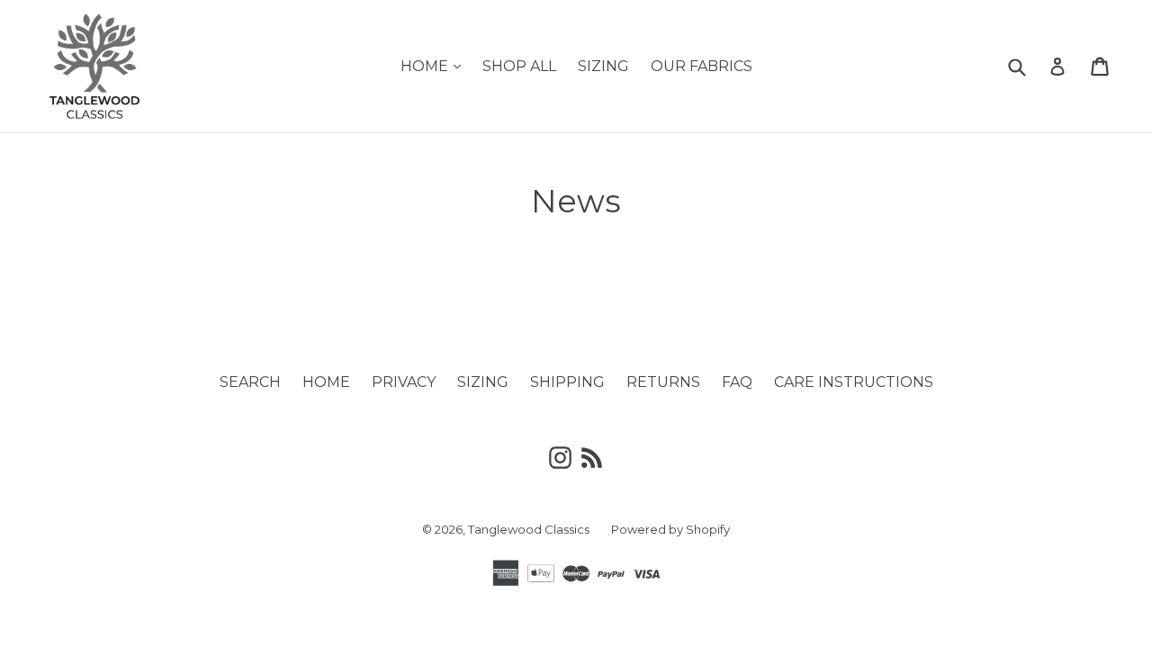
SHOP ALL (519, 66)
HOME (435, 66)
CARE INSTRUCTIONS (853, 382)
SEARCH (250, 382)
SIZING (603, 66)
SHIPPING (567, 382)
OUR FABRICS (701, 66)
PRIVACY (404, 382)
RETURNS (663, 382)
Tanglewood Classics (529, 529)
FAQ (737, 382)
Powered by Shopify (670, 529)
